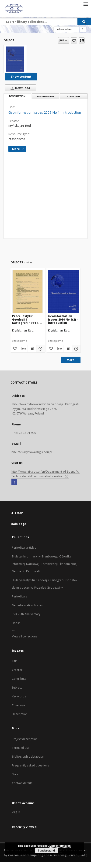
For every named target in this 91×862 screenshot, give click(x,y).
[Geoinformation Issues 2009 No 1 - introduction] (15, 59)
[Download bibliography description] (23, 349)
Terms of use (20, 748)
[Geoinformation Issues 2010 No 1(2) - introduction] (63, 291)
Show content (21, 77)
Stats (15, 774)
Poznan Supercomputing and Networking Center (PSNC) (47, 855)
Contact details (22, 783)
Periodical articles (24, 548)
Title (15, 661)
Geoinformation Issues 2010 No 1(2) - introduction (63, 319)
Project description (25, 739)
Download (22, 88)
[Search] (84, 21)
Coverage (18, 705)
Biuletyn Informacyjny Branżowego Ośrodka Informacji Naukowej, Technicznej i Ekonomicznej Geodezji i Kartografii (44, 563)
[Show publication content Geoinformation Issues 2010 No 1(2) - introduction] (67, 349)
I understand (46, 850)
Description (20, 714)
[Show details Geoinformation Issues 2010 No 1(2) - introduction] (75, 349)
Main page (18, 524)
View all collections (24, 636)
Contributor (20, 679)
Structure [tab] (73, 96)
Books (16, 623)
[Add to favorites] (74, 40)
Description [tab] (17, 96)
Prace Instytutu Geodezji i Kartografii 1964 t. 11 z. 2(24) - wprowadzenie (27, 319)
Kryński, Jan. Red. (20, 126)
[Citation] (82, 40)
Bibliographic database (28, 757)
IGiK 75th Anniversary (26, 614)
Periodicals (19, 596)
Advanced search (66, 29)
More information (60, 845)
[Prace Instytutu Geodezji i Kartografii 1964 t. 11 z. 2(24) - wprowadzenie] (27, 291)
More (70, 360)
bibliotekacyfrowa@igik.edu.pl (31, 452)
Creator (17, 670)
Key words (19, 696)
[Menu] (85, 3)
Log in (16, 812)
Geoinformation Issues (27, 605)
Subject (17, 688)
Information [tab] (45, 96)
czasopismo (16, 139)
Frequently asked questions (30, 765)
